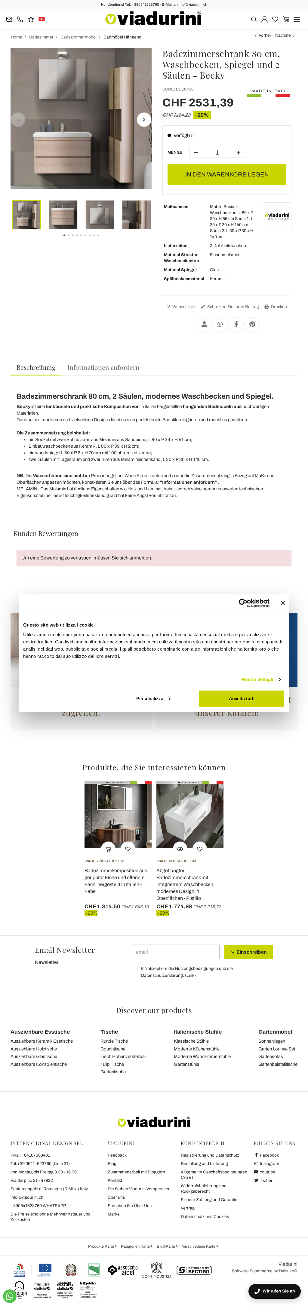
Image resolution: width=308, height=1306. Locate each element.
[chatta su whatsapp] (10, 1296)
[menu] (297, 18)
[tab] (36, 368)
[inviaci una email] (9, 18)
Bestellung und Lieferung (204, 1163)
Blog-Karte (166, 1246)
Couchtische (112, 1049)
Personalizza (149, 698)
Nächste (283, 35)
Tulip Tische (112, 1064)
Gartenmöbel (275, 1032)
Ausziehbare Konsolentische (39, 1064)
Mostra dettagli (257, 679)
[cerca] (254, 18)
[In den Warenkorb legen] (108, 849)
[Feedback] (31, 18)
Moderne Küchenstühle (197, 1049)
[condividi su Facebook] (236, 325)
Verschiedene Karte (199, 1246)
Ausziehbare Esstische (40, 1032)
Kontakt (115, 1180)
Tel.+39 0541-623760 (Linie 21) (40, 1163)
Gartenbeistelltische (277, 1064)
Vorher (265, 35)
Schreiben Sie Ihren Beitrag (232, 307)
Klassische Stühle (191, 1041)
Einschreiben (251, 952)
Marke (114, 1214)
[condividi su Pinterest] (252, 325)
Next (144, 119)
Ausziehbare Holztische (34, 1049)
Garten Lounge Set (276, 1049)
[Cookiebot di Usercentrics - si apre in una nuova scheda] (243, 603)
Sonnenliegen (271, 1041)
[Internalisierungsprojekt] (57, 1270)
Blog (112, 1163)
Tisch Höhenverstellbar (123, 1056)
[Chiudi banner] (283, 603)
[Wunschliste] (128, 849)
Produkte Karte (101, 1246)
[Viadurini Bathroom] (277, 217)
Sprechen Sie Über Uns (130, 1205)
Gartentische (113, 1071)
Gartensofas (270, 1056)
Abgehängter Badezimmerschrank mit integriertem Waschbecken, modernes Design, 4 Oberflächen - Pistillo (185, 884)
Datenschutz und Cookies (205, 1216)
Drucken (278, 307)
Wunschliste (183, 307)
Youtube (267, 1172)
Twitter (266, 1180)
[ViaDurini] (153, 18)
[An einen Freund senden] (204, 325)
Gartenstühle (186, 1064)
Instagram (269, 1163)
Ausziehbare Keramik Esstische (42, 1041)
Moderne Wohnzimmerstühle (202, 1056)
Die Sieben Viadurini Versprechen (139, 1189)
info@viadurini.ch (27, 1197)
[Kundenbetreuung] (20, 18)
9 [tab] (103, 239)
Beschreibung (36, 367)
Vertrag (188, 1208)
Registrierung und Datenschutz (210, 1155)
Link (190, 975)
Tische (109, 1032)
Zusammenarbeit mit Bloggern (136, 1172)
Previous (18, 119)
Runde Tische (114, 1041)
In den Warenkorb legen (227, 174)
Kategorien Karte (136, 1246)
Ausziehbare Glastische (34, 1056)
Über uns (116, 1197)
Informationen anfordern (103, 367)
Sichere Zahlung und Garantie (209, 1199)
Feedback (117, 1155)
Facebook (269, 1155)
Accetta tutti (241, 698)
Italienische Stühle (198, 1032)
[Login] (264, 18)
